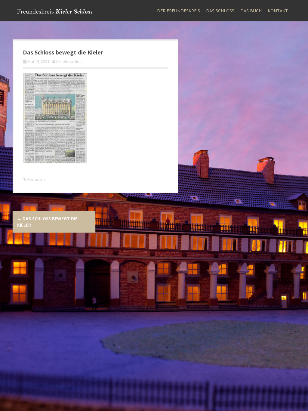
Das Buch (251, 11)
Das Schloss (220, 11)
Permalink (36, 179)
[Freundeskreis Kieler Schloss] (54, 11)
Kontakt (278, 11)
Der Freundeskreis (178, 11)
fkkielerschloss (70, 61)
